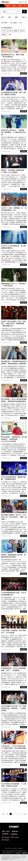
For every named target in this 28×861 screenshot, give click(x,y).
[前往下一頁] (21, 814)
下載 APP (21, 2)
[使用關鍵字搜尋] (24, 11)
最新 (8, 5)
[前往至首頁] (5, 2)
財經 (23, 17)
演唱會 (15, 31)
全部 (2, 17)
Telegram (6, 840)
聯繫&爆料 (15, 831)
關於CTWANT (6, 831)
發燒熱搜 (14, 834)
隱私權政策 (6, 857)
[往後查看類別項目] (24, 5)
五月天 (4, 31)
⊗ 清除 (18, 11)
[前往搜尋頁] (25, 2)
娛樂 (16, 17)
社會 (9, 17)
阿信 (10, 31)
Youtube (15, 837)
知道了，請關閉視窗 (22, 853)
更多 (10, 34)
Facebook (6, 837)
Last (25, 814)
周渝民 (4, 34)
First (3, 814)
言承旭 (22, 31)
